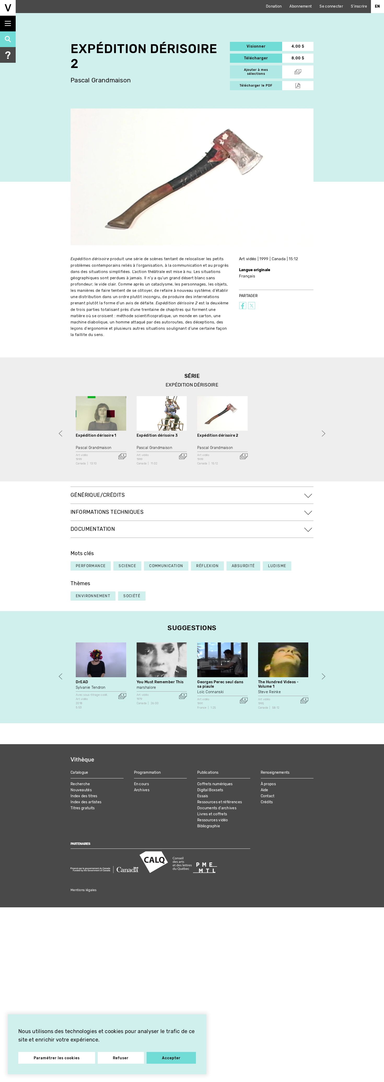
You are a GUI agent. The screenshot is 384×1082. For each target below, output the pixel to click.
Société (131, 596)
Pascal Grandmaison (101, 80)
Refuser (121, 1058)
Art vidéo (248, 259)
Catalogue (79, 772)
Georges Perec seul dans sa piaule (220, 684)
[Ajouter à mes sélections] (122, 456)
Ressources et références (219, 802)
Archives (141, 790)
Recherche (80, 784)
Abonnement (300, 6)
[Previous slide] (60, 434)
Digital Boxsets (210, 790)
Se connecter (331, 6)
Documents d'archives (216, 808)
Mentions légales (84, 890)
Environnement (93, 596)
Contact (268, 796)
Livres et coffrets (212, 814)
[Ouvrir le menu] (8, 23)
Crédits (267, 802)
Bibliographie (208, 826)
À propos (268, 784)
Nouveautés (81, 790)
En (377, 6)
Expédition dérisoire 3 (157, 435)
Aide (264, 790)
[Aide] (8, 55)
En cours (141, 784)
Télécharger (263, 58)
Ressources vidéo (212, 820)
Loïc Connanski (210, 692)
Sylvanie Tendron (91, 687)
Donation (274, 6)
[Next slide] (323, 434)
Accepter (171, 1058)
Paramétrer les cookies (57, 1058)
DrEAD (82, 682)
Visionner (264, 46)
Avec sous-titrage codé (91, 695)
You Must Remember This (160, 682)
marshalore (146, 687)
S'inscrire (359, 6)
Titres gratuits (83, 808)
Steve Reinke (269, 692)
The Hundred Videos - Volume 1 (278, 684)
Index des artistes (86, 802)
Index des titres (84, 796)
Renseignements (275, 772)
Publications (208, 772)
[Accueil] (8, 8)
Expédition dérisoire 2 (217, 435)
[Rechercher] (8, 39)
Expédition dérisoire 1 (96, 435)
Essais (202, 796)
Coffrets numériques (215, 784)
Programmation (147, 772)
